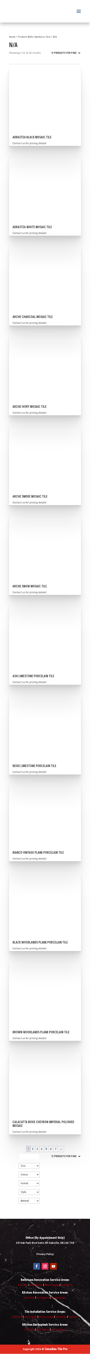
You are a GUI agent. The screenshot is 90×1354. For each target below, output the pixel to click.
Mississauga (52, 1285)
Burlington (36, 1285)
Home (12, 37)
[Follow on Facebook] (36, 1266)
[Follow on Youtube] (53, 1266)
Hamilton (66, 1285)
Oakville (23, 1285)
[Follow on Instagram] (45, 1266)
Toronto (73, 1317)
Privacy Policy (45, 1254)
